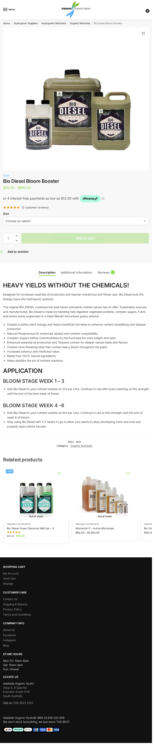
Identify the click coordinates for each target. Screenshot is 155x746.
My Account (11, 573)
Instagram (9, 640)
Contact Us (10, 599)
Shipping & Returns (15, 604)
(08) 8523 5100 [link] (23, 702)
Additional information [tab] (76, 272)
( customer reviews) (35, 207)
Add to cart (85, 238)
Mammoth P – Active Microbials (94, 528)
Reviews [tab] (105, 272)
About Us (9, 630)
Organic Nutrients (80, 23)
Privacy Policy (12, 609)
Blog (6, 645)
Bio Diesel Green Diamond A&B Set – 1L (30, 528)
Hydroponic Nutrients (53, 23)
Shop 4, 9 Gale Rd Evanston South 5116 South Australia (16, 692)
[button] (144, 10)
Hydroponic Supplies (26, 23)
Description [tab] (47, 272)
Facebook (9, 635)
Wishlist (8, 583)
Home (6, 23)
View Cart (9, 578)
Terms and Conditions (17, 614)
